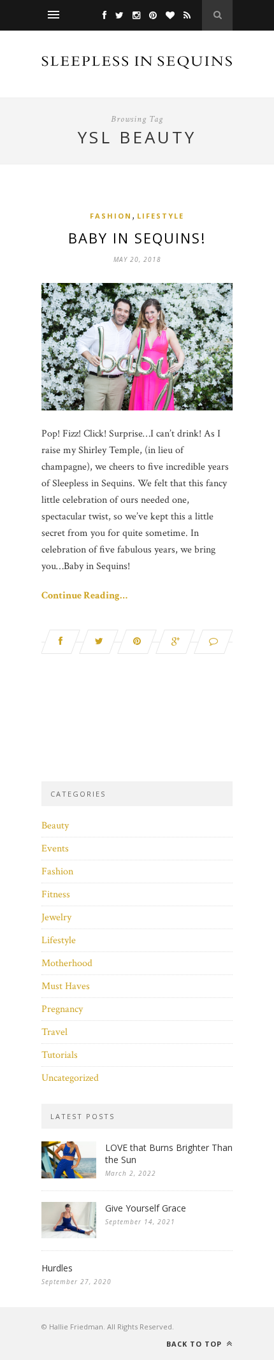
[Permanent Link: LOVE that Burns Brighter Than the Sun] (68, 1175)
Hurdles (57, 1268)
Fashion (111, 216)
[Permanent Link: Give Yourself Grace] (68, 1235)
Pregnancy (62, 1009)
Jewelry (56, 917)
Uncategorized (70, 1078)
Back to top (195, 1344)
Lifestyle (160, 216)
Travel (54, 1032)
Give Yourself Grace (145, 1208)
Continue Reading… (84, 595)
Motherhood (66, 963)
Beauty (55, 825)
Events (55, 848)
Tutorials (59, 1055)
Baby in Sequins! (137, 237)
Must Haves (65, 986)
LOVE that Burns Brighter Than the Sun (169, 1153)
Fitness (55, 894)
